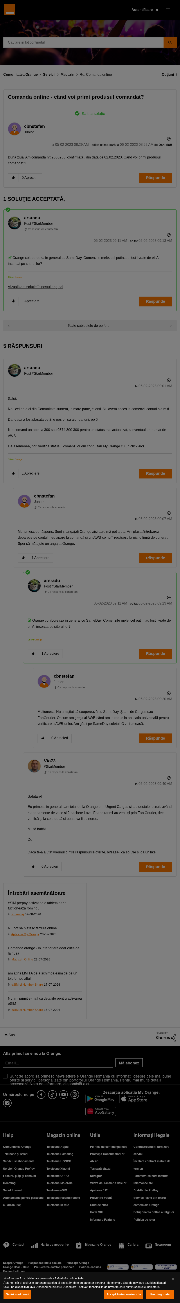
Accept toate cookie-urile (124, 1294)
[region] (90, 1287)
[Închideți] (173, 1279)
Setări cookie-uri (17, 1294)
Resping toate (159, 1294)
